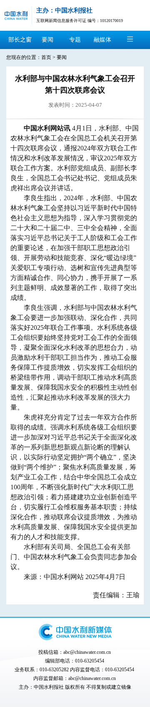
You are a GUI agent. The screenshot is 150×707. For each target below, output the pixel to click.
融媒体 (102, 40)
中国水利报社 (49, 687)
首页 (46, 57)
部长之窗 (20, 40)
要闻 (47, 40)
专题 (75, 40)
